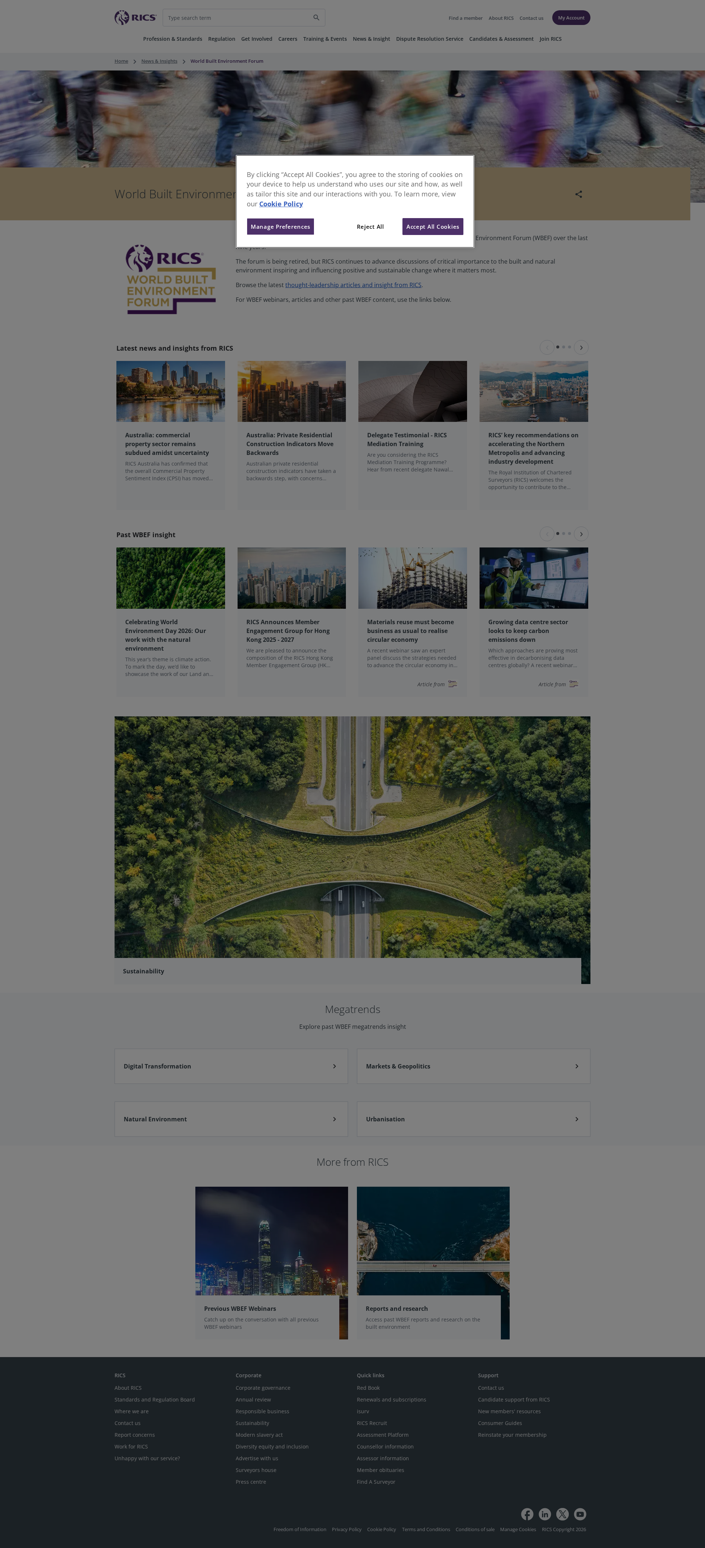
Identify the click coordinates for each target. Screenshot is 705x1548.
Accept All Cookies (432, 226)
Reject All (370, 226)
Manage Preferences (280, 226)
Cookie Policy (281, 203)
